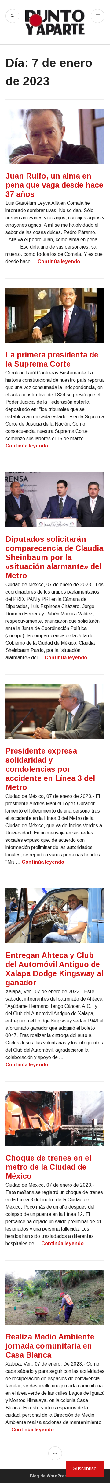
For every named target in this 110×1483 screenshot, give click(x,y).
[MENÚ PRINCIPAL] (98, 16)
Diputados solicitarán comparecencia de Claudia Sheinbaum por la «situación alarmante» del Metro (54, 557)
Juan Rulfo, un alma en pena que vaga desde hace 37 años (54, 185)
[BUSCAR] (12, 16)
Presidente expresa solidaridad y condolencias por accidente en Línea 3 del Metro (50, 769)
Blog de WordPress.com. (55, 1476)
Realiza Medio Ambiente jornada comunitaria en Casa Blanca (50, 1345)
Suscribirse (85, 1468)
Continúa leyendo (59, 261)
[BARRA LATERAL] (55, 1453)
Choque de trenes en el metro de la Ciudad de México (48, 1167)
